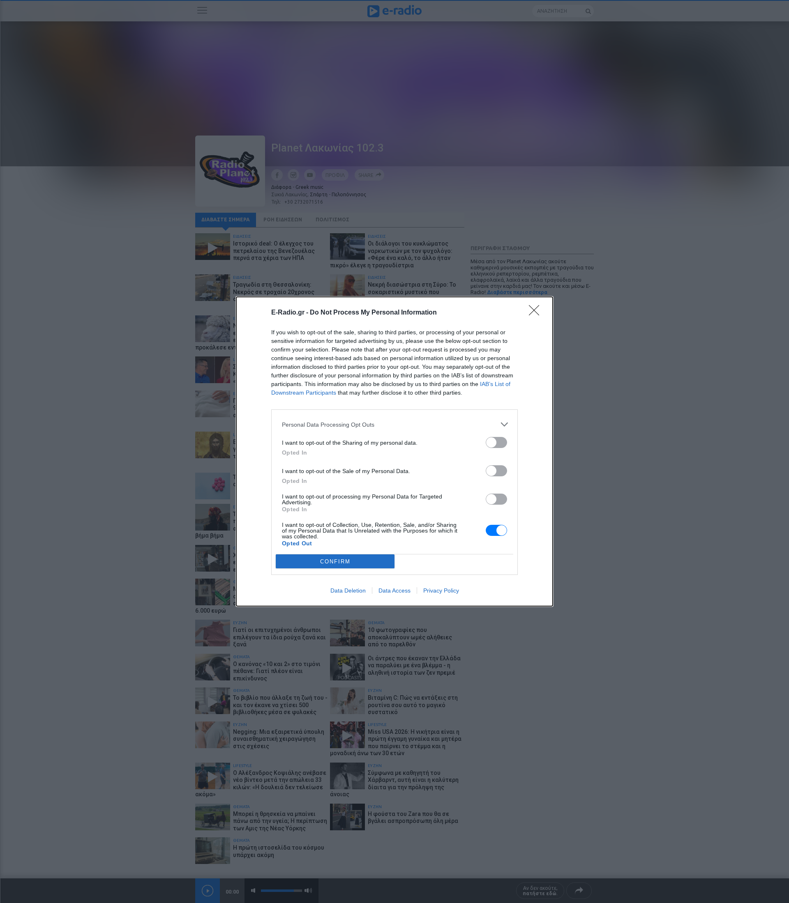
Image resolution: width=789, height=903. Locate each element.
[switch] (496, 442)
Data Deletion (348, 590)
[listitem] (394, 424)
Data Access (394, 590)
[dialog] (394, 451)
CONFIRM (335, 561)
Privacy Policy (441, 590)
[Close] (536, 313)
